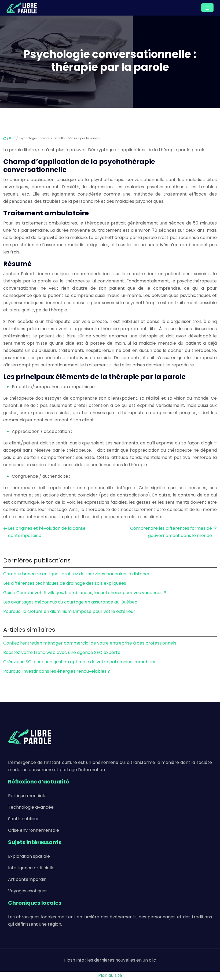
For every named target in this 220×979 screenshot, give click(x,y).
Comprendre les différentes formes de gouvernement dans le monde (171, 532)
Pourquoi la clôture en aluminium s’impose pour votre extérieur (69, 611)
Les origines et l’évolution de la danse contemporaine (47, 532)
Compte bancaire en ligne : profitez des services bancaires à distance (77, 574)
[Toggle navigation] (207, 7)
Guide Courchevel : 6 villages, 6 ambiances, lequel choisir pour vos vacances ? (84, 593)
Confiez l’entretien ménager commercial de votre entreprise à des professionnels (89, 643)
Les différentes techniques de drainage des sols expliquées (64, 583)
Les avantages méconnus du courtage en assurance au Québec (70, 602)
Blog (12, 138)
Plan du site (110, 975)
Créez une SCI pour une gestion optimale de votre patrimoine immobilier (79, 662)
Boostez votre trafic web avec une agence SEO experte (61, 652)
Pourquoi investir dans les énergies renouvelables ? (56, 671)
